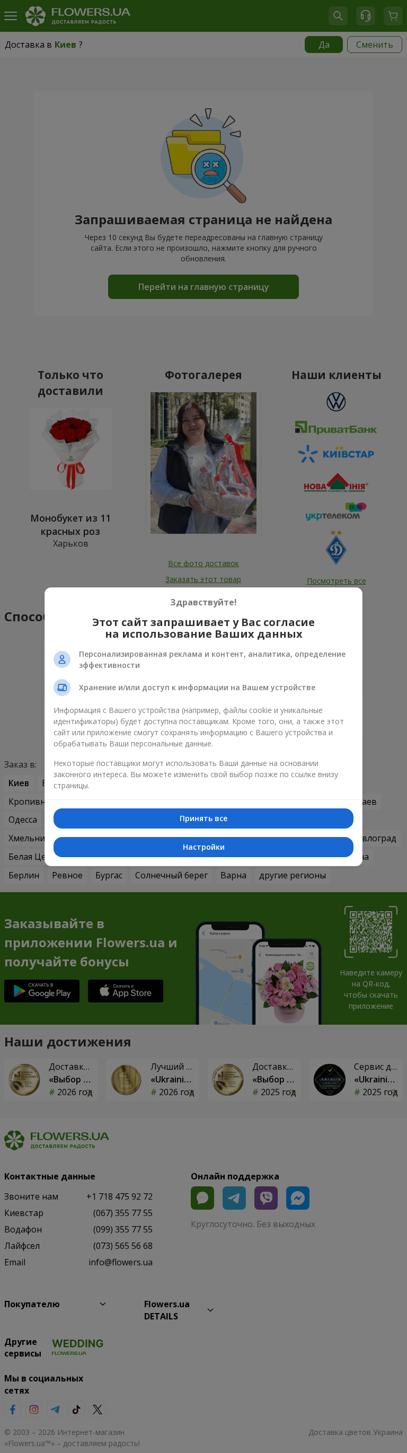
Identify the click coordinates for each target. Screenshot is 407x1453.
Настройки (204, 847)
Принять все (203, 818)
